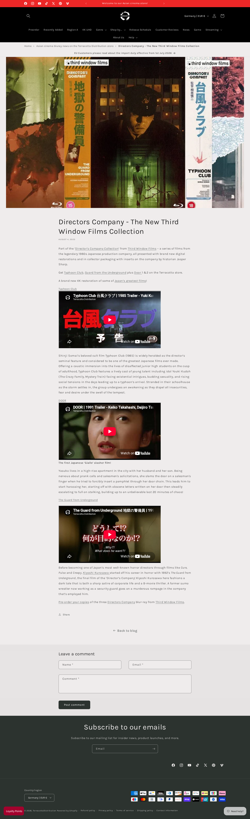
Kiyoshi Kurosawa (96, 573)
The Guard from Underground (78, 500)
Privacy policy (106, 810)
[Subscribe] (154, 748)
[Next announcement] (164, 3)
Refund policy (88, 810)
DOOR (62, 400)
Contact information (167, 810)
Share (66, 614)
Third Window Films (142, 248)
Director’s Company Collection (97, 248)
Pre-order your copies (74, 602)
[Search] (28, 16)
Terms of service (125, 810)
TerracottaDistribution (44, 810)
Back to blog (127, 631)
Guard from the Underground (105, 272)
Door (138, 272)
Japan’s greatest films (130, 280)
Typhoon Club (73, 272)
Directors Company (121, 602)
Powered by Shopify (67, 810)
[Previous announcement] (86, 3)
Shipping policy (145, 810)
